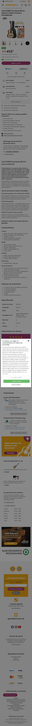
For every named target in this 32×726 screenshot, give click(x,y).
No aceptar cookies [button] (16, 377)
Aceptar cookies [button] (16, 381)
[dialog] (16, 363)
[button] (16, 384)
